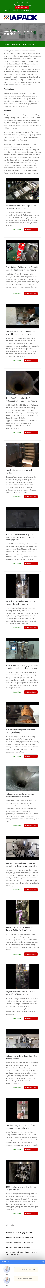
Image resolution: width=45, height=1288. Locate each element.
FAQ (6, 10)
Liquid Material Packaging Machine (19, 1232)
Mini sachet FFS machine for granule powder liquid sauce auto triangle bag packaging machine (20, 537)
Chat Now (22, 1283)
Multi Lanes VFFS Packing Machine (18, 1247)
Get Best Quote (22, 8)
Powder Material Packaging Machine (19, 1237)
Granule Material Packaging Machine (19, 1242)
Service (13, 10)
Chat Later (32, 1283)
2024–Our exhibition (26, 10)
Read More (17, 229)
